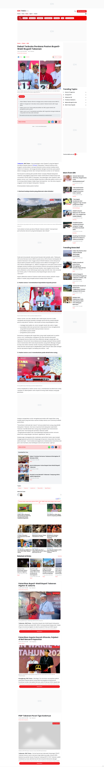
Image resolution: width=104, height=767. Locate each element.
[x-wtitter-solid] (56, 122)
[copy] (59, 122)
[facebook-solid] (52, 122)
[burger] (86, 14)
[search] (75, 11)
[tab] (22, 96)
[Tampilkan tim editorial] (61, 495)
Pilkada (35, 165)
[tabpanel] (39, 108)
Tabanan (20, 163)
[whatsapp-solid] (49, 122)
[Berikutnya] (62, 560)
